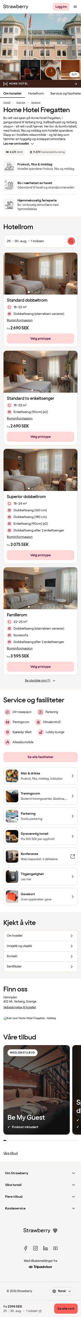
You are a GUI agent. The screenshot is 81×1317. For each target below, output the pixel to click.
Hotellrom (36, 93)
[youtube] (55, 1248)
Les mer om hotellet (16, 144)
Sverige (20, 102)
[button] (40, 274)
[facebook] (25, 1248)
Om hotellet (12, 93)
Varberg (35, 102)
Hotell (6, 102)
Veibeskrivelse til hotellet (19, 1007)
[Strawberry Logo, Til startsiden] (15, 7)
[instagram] (35, 1248)
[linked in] (45, 1248)
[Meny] (75, 7)
